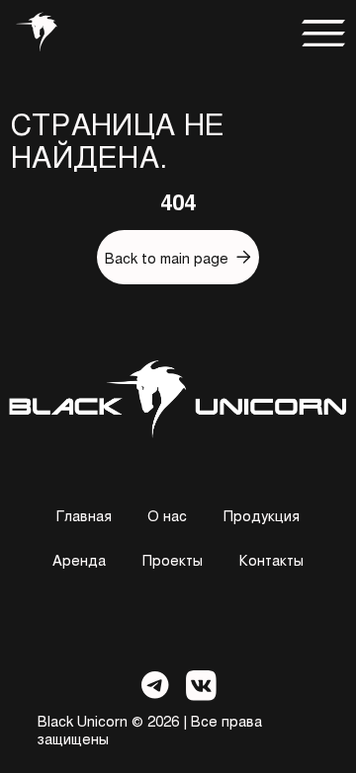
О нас (167, 514)
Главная (84, 514)
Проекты (172, 559)
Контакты (271, 559)
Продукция (261, 514)
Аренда (79, 559)
